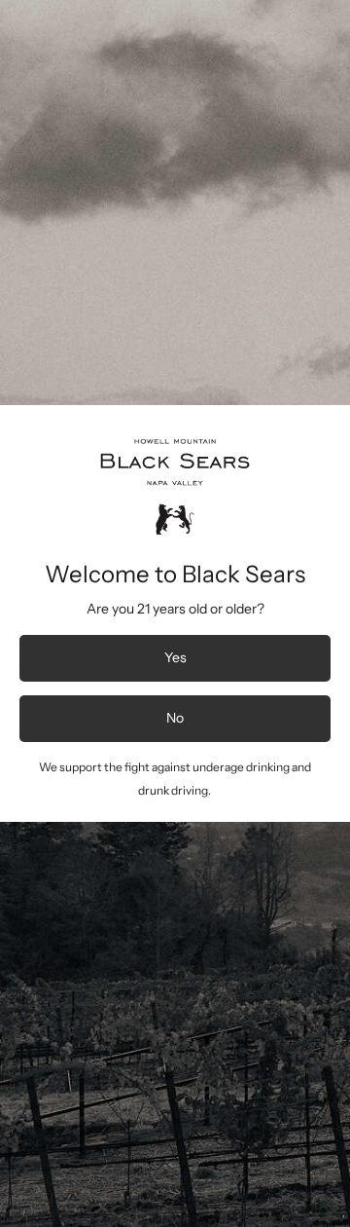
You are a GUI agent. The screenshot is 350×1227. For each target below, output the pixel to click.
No (175, 717)
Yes (175, 657)
